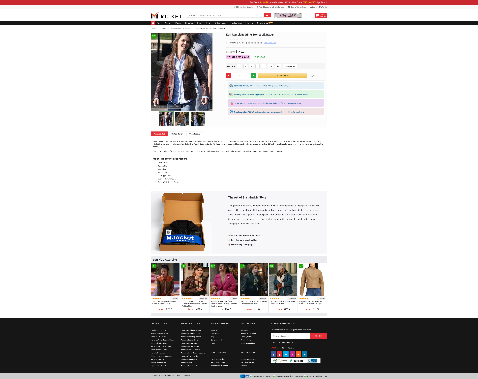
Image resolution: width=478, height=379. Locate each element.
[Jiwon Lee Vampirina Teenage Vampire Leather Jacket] (165, 280)
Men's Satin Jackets (158, 353)
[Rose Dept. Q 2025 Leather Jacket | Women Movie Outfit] (253, 280)
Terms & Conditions (248, 343)
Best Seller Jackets (248, 362)
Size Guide (244, 330)
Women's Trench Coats (189, 366)
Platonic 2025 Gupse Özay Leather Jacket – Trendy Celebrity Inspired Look (224, 303)
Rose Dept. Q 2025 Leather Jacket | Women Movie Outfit (254, 302)
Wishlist (324, 7)
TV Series (189, 23)
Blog (212, 337)
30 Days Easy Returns (244, 7)
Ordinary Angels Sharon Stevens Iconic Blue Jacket (282, 302)
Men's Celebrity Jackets (159, 343)
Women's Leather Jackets (180, 29)
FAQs (213, 343)
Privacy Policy (246, 340)
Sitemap (244, 366)
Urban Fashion (221, 23)
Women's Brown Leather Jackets (193, 353)
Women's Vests (186, 363)
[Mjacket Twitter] (286, 354)
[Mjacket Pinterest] (298, 354)
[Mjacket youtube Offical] (279, 354)
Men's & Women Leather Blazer (162, 340)
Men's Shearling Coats (159, 350)
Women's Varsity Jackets (190, 346)
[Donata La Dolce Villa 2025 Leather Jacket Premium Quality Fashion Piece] (194, 280)
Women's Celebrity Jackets (191, 330)
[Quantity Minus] (228, 75)
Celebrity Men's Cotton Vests (161, 356)
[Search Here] (267, 15)
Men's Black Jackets (218, 359)
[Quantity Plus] (253, 75)
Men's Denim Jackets (158, 337)
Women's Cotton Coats (189, 340)
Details (159, 134)
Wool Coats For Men (158, 330)
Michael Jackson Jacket (159, 333)
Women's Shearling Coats (190, 333)
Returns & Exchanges (248, 333)
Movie (178, 23)
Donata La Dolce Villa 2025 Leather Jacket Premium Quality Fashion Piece (194, 303)
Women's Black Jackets (219, 366)
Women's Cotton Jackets (190, 343)
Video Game (237, 23)
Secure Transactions (298, 7)
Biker (208, 23)
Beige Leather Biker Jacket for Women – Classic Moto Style (310, 302)
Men (158, 23)
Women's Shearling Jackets (191, 337)
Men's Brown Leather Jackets (161, 346)
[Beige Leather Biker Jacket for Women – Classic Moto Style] (312, 280)
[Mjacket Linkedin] (304, 354)
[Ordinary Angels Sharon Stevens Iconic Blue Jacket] (283, 280)
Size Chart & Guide (240, 57)
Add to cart (283, 75)
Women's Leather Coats (189, 359)
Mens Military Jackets (159, 363)
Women (168, 23)
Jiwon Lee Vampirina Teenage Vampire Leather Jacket (164, 302)
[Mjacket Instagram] (292, 354)
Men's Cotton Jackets (159, 366)
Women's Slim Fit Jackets (190, 356)
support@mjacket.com (285, 348)
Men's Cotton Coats (158, 359)
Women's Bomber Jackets (190, 350)
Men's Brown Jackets (218, 362)
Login (314, 7)
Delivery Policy (246, 337)
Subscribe (318, 336)
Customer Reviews (217, 340)
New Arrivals (264, 23)
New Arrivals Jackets (248, 359)
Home (154, 29)
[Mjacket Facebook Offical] (273, 354)
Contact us (215, 333)
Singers (250, 23)
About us (214, 330)
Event (200, 23)
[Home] (153, 23)
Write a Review (177, 134)
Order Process (194, 134)
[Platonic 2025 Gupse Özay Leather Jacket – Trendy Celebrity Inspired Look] (224, 280)
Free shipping (271, 7)
